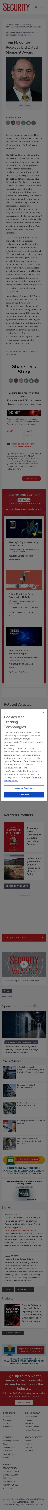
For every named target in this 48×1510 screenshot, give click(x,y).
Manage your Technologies (24, 788)
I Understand (24, 795)
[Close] (43, 712)
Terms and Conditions (23, 761)
